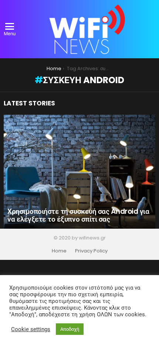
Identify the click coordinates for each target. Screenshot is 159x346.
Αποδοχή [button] (69, 329)
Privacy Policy (91, 251)
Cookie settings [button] (30, 329)
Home (59, 251)
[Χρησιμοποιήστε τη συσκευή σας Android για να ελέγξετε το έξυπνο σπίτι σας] (79, 172)
